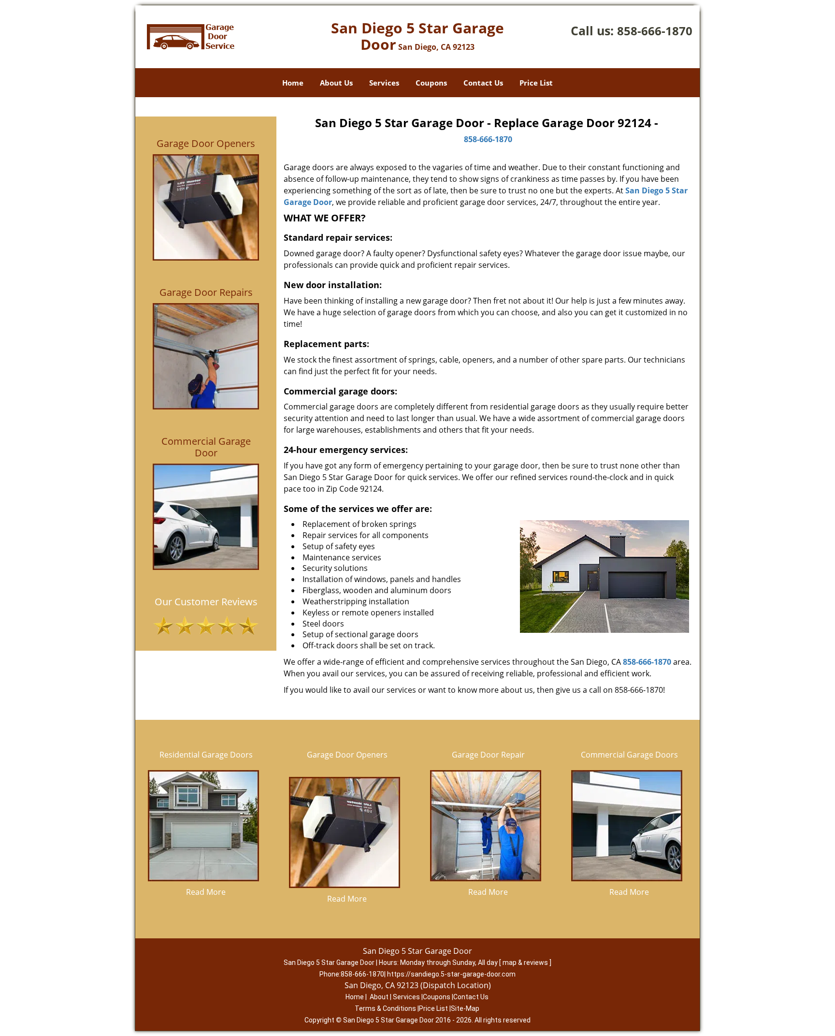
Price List (536, 83)
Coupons (431, 83)
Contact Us (483, 83)
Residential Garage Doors (206, 754)
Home (292, 83)
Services (384, 83)
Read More (206, 892)
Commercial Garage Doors (629, 754)
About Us (336, 83)
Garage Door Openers (347, 754)
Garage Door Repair (488, 754)
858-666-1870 (654, 31)
